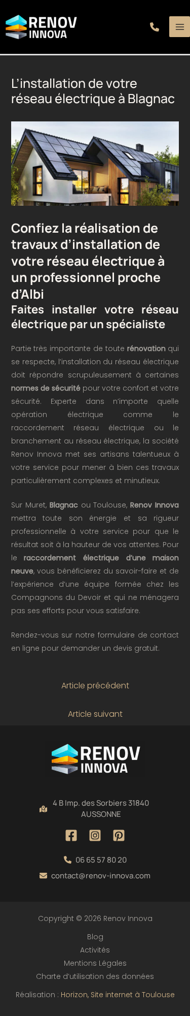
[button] (154, 26)
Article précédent (95, 685)
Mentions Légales (95, 963)
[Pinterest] (118, 835)
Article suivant (95, 714)
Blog (95, 937)
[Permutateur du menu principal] (179, 26)
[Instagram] (95, 835)
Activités (95, 950)
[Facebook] (71, 835)
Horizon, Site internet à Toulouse (118, 995)
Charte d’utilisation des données (95, 976)
